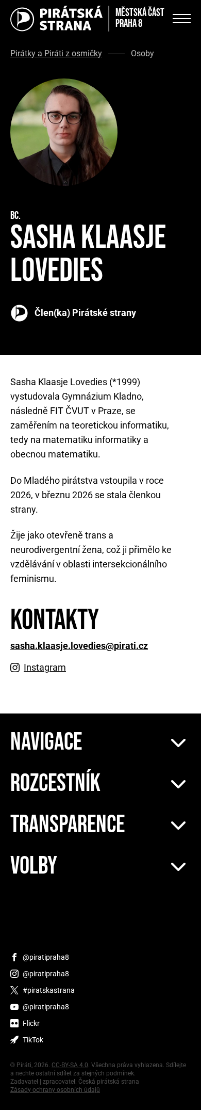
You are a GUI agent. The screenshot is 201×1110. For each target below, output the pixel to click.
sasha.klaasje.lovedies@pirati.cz (79, 646)
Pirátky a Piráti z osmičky (56, 54)
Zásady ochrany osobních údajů (55, 1089)
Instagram (45, 667)
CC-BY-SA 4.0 (70, 1065)
